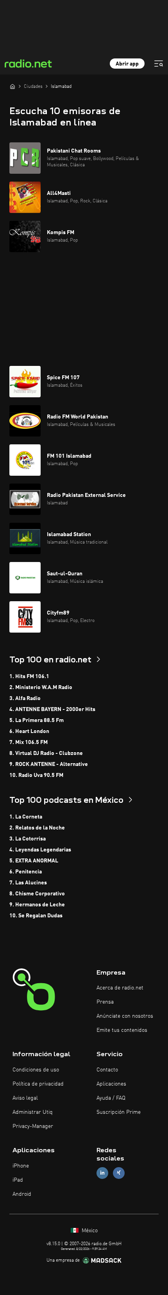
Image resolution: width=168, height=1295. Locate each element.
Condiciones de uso (36, 1070)
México (89, 1230)
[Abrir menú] (158, 63)
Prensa (105, 1002)
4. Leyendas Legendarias (40, 850)
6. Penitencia (25, 872)
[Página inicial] (12, 86)
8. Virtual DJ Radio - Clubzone (46, 753)
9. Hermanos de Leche (37, 905)
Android (22, 1194)
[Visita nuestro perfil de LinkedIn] (102, 1173)
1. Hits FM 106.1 (29, 676)
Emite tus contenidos (122, 1030)
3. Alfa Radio (25, 698)
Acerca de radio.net (120, 988)
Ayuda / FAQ (111, 1098)
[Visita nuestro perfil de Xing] (119, 1173)
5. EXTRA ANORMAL (33, 861)
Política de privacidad (38, 1084)
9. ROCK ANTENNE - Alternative (48, 764)
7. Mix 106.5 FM (28, 742)
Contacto (107, 1070)
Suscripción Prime (119, 1112)
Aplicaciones (111, 1084)
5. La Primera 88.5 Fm (36, 720)
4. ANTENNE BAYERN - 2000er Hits (52, 709)
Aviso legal (25, 1098)
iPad (18, 1180)
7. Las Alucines (28, 883)
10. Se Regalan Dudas (36, 916)
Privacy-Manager (33, 1126)
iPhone (21, 1166)
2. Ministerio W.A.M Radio (40, 687)
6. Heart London (29, 731)
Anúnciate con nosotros (125, 1016)
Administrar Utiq (33, 1112)
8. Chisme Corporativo (37, 894)
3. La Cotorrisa (27, 839)
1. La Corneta (25, 817)
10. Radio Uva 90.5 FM (36, 775)
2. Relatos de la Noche (37, 828)
